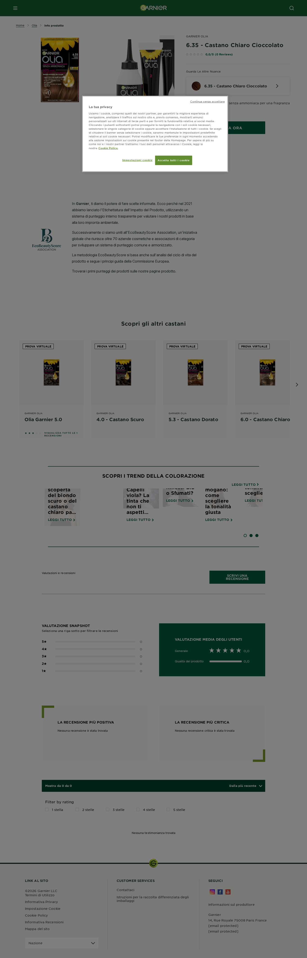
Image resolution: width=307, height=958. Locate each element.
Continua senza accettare (207, 101)
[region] (155, 134)
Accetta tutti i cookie (174, 160)
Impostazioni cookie (137, 159)
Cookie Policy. (108, 148)
